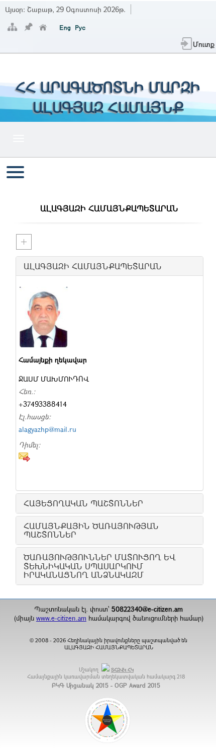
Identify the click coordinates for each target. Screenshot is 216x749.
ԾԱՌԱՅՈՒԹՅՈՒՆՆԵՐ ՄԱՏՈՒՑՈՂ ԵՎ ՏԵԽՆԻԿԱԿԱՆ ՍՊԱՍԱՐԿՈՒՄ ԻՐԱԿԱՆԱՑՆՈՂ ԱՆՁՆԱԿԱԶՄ (100, 566)
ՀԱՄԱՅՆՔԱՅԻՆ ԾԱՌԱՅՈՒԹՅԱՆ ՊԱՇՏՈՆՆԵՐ (91, 530)
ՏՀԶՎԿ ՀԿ (122, 669)
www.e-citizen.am (61, 618)
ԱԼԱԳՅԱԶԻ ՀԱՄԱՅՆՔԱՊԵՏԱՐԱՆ (93, 266)
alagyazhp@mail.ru (47, 429)
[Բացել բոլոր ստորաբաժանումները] (24, 242)
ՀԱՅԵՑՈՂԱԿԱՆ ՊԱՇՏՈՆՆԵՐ (83, 503)
